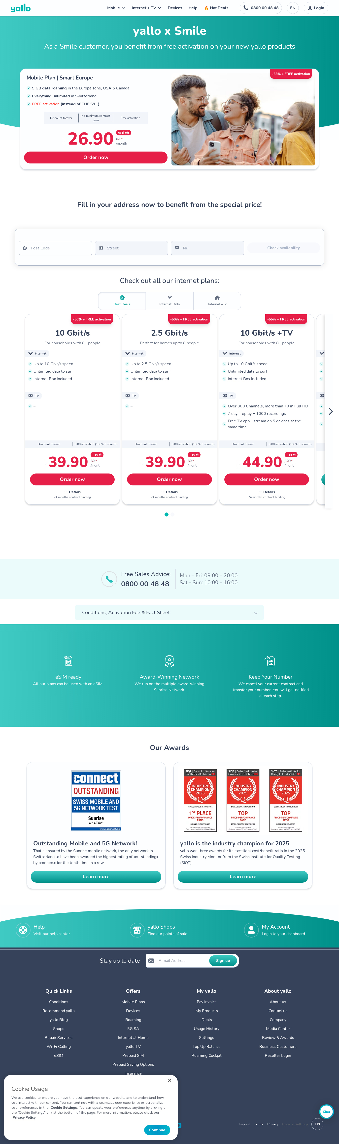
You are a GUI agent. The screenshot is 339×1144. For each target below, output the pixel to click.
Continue (157, 1130)
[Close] (169, 1080)
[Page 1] (167, 514)
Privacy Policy (24, 1117)
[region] (91, 1107)
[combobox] (55, 248)
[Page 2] (172, 514)
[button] (169, 612)
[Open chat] (326, 1111)
